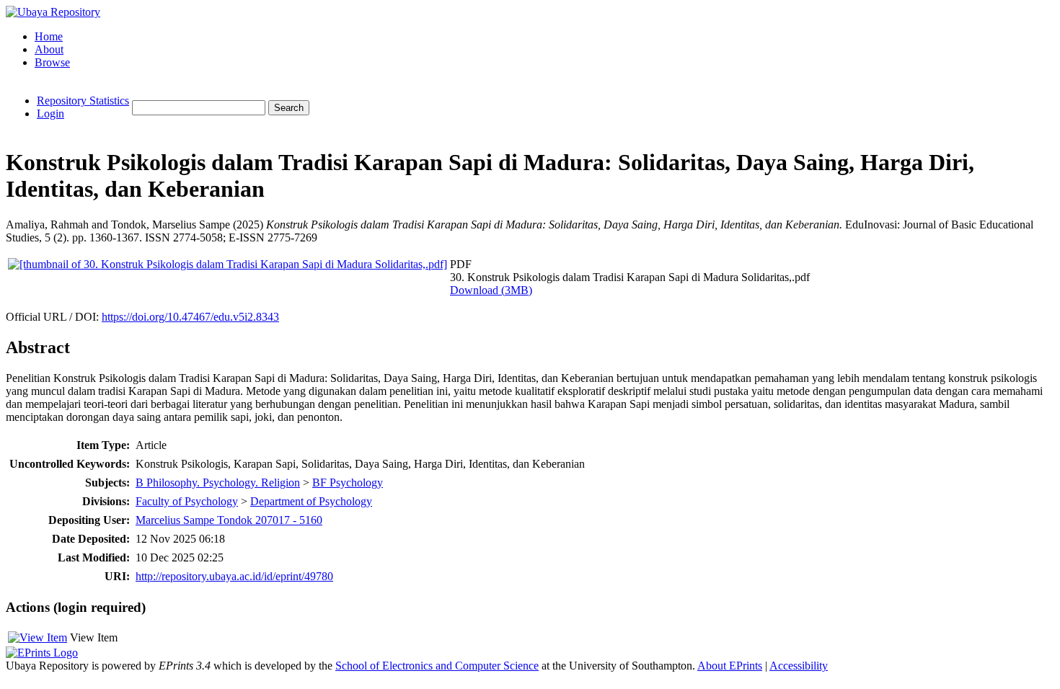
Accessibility (798, 665)
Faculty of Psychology (187, 501)
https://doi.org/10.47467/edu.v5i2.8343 (190, 317)
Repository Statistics (83, 100)
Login (50, 113)
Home (49, 36)
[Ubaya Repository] (53, 12)
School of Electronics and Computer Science (437, 665)
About (49, 49)
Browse (52, 62)
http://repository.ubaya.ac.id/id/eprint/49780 (234, 576)
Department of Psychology (311, 501)
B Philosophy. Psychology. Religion (218, 482)
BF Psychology (347, 482)
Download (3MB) (491, 290)
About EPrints (729, 665)
